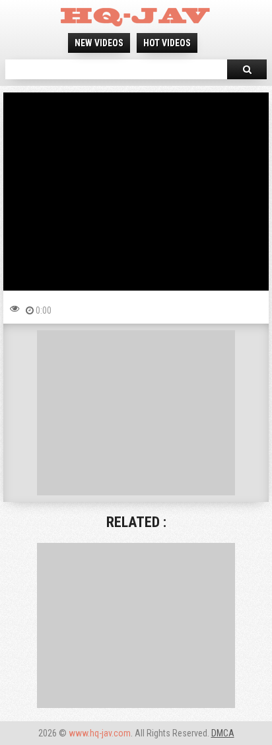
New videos (99, 43)
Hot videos (167, 43)
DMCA (222, 733)
